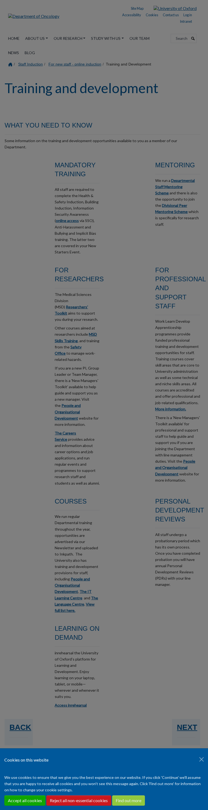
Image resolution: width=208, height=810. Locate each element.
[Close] (201, 759)
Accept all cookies (25, 800)
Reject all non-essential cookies (79, 800)
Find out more (128, 800)
